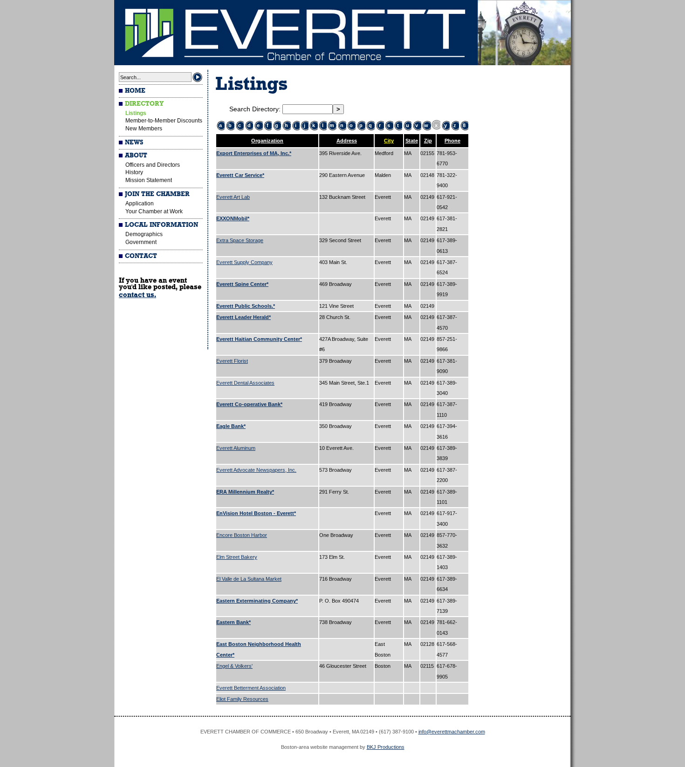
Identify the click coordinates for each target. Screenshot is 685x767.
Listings (135, 113)
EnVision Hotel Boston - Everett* (256, 513)
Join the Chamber (157, 194)
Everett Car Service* (240, 175)
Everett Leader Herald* (243, 317)
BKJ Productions (385, 747)
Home (135, 91)
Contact (141, 256)
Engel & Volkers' (234, 666)
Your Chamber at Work (154, 211)
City (389, 140)
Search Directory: (255, 109)
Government (141, 242)
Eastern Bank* (233, 622)
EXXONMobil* (232, 218)
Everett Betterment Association (251, 688)
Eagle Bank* (231, 426)
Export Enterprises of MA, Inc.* (253, 153)
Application (139, 203)
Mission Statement (148, 180)
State (411, 140)
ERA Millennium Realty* (245, 492)
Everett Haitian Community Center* (259, 339)
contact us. (137, 295)
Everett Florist (232, 361)
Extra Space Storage (239, 240)
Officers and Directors (152, 165)
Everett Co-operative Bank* (249, 404)
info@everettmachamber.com (451, 731)
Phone (452, 140)
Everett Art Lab (233, 197)
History (134, 172)
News (134, 142)
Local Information (161, 225)
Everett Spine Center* (242, 284)
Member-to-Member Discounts (163, 120)
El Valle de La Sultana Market (248, 579)
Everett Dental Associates (245, 383)
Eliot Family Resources (242, 699)
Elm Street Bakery (236, 557)
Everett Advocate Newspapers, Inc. (256, 470)
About (136, 155)
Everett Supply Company (244, 262)
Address (346, 140)
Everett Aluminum (235, 448)
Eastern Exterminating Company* (257, 601)
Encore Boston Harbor (241, 535)
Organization (267, 140)
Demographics (144, 234)
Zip (428, 140)
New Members (143, 128)
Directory (144, 104)
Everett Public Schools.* (245, 306)
